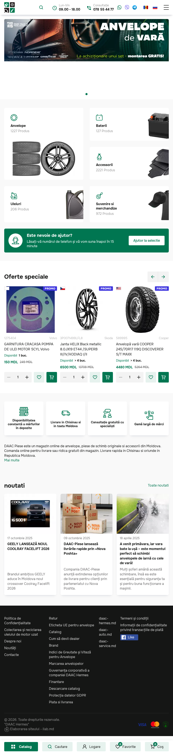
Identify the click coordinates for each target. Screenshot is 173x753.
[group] (86, 54)
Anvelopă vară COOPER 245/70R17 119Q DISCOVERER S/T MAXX (140, 349)
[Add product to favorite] (39, 377)
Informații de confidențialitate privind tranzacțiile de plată (143, 627)
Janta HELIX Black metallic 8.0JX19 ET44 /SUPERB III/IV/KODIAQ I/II (80, 349)
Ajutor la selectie (146, 240)
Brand (53, 645)
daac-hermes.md (107, 620)
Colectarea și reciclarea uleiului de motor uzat (22, 632)
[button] (86, 94)
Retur (53, 618)
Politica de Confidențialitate (17, 620)
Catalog (25, 747)
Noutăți (10, 648)
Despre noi (12, 641)
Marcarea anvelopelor (66, 663)
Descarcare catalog (64, 688)
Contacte (11, 655)
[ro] (145, 7)
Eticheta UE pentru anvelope (71, 625)
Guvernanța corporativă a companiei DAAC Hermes (69, 672)
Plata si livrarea (61, 702)
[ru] (155, 7)
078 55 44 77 (103, 9)
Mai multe (11, 460)
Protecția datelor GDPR (67, 695)
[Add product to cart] (51, 377)
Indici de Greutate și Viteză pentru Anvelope (70, 654)
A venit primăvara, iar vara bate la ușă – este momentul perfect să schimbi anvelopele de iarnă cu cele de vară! (142, 553)
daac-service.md (107, 643)
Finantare (56, 682)
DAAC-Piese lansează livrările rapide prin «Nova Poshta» (84, 549)
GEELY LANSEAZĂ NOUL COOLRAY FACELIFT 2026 (28, 546)
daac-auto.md (105, 632)
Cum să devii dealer (64, 638)
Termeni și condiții (134, 618)
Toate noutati (158, 485)
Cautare (61, 747)
